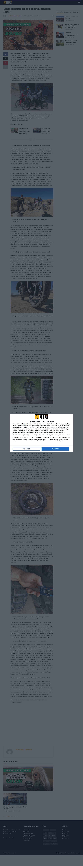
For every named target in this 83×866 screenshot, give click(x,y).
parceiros (26, 423)
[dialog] (41, 433)
